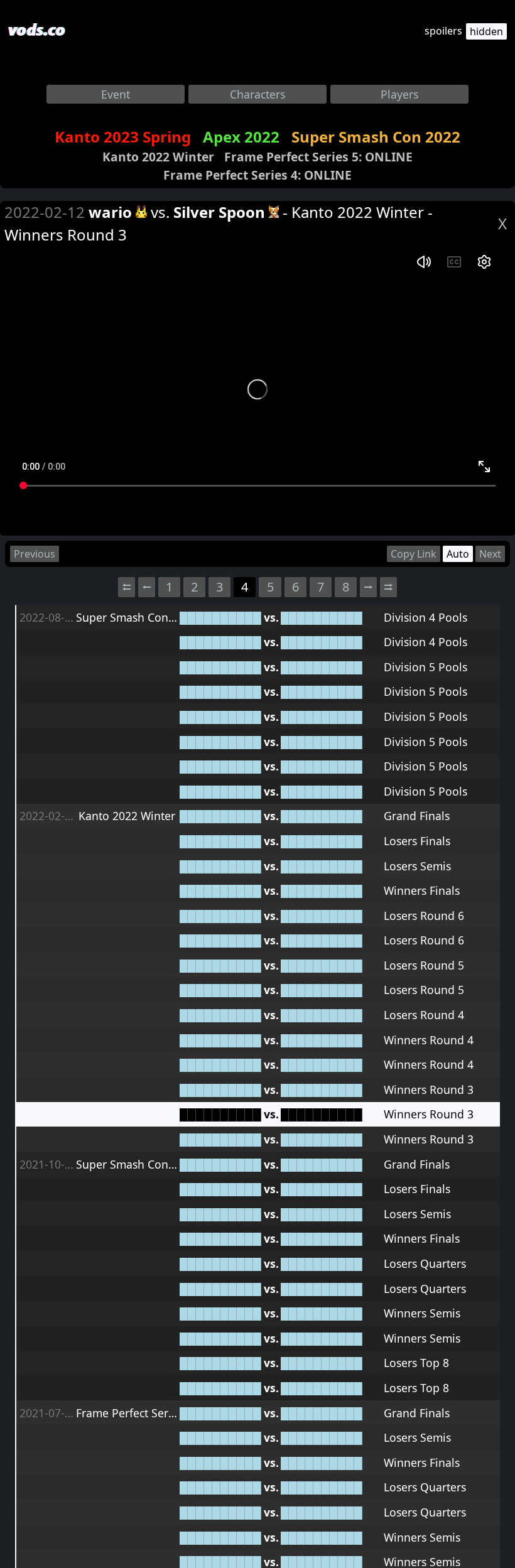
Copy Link (413, 554)
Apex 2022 (241, 136)
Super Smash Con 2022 (375, 136)
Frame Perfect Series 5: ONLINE (318, 156)
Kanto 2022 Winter (158, 156)
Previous (34, 554)
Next (490, 554)
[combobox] (115, 94)
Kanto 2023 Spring (123, 136)
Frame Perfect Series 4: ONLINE (257, 174)
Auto (458, 554)
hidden (486, 31)
